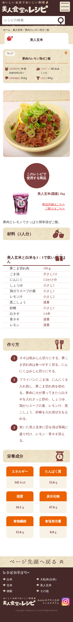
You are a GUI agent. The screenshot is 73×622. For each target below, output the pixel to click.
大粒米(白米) (48, 579)
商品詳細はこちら (53, 204)
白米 (9, 579)
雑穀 (9, 591)
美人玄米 (46, 585)
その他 (44, 591)
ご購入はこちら (55, 208)
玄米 (9, 585)
